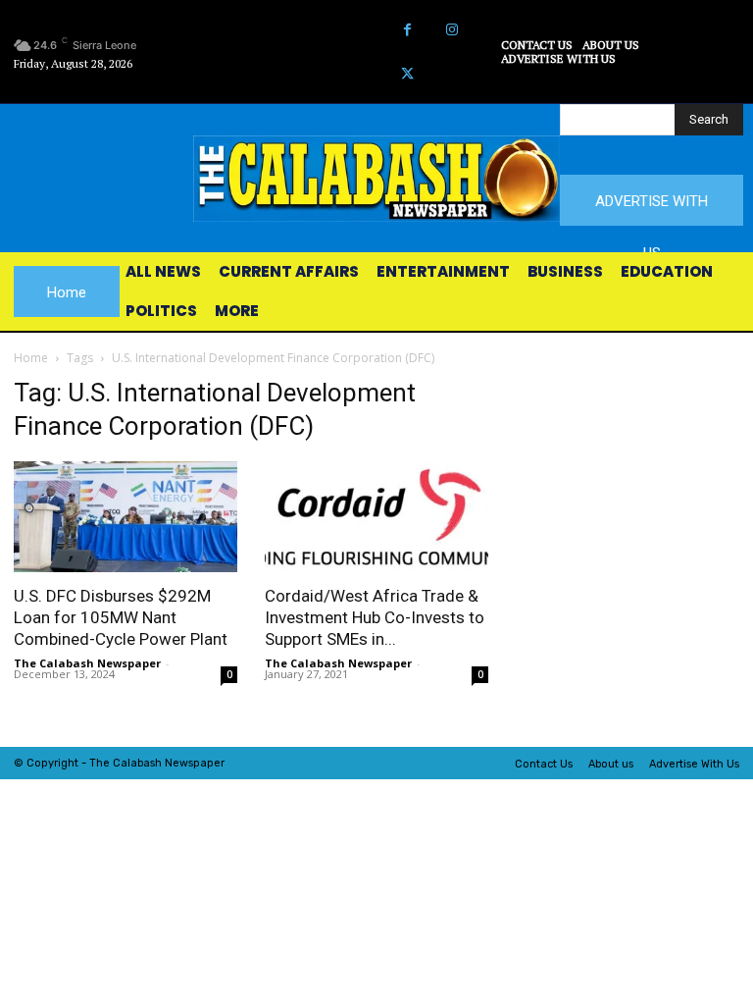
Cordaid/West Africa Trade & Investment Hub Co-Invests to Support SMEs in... (374, 617)
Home (31, 357)
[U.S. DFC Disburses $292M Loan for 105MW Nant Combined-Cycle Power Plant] (125, 516)
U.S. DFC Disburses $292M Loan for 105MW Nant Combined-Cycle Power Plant (120, 617)
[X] (407, 74)
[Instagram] (451, 30)
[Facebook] (407, 30)
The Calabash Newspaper (87, 663)
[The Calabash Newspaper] (376, 178)
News (179, 763)
